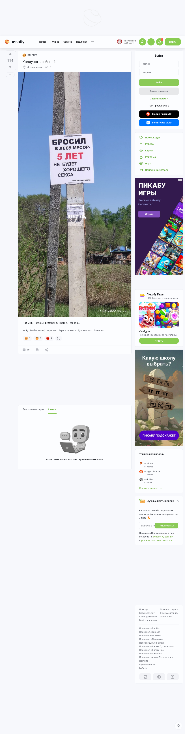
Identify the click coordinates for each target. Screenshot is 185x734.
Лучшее (55, 41)
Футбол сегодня (147, 664)
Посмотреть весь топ (150, 488)
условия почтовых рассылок (157, 540)
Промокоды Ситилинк (150, 653)
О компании (166, 616)
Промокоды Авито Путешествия (156, 657)
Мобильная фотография (43, 330)
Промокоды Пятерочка (151, 639)
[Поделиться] (46, 349)
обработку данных (163, 536)
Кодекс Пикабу (147, 613)
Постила (143, 661)
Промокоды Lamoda (149, 632)
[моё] (25, 330)
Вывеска (99, 330)
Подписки (81, 41)
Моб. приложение (148, 620)
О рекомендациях (169, 613)
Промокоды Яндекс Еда (151, 650)
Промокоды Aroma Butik (151, 643)
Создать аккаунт (159, 91)
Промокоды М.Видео (150, 635)
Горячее (42, 41)
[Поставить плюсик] (10, 54)
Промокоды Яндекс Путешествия (156, 646)
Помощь (143, 609)
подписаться (167, 525)
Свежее (67, 41)
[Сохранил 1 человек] (37, 349)
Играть (159, 340)
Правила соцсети (169, 609)
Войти (172, 41)
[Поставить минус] (10, 67)
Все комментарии (33, 409)
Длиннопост (85, 330)
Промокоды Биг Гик (149, 628)
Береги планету (67, 330)
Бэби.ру (143, 668)
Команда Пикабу (148, 616)
